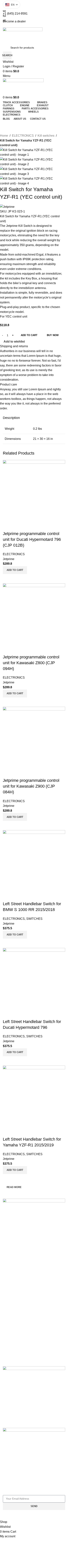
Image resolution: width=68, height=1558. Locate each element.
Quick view (7, 1178)
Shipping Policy (12, 1286)
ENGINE (8, 1314)
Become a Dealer (13, 1267)
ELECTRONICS (23, 135)
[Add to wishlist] (7, 1131)
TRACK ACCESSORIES (17, 1320)
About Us (8, 1254)
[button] (15, 1170)
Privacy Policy (11, 1280)
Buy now (53, 335)
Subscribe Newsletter (17, 1491)
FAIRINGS (9, 1341)
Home (4, 135)
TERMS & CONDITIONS (17, 1273)
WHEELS (8, 1354)
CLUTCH (8, 1307)
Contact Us (9, 1261)
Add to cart (29, 335)
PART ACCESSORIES (16, 1348)
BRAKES (8, 1301)
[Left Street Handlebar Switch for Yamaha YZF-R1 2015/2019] (34, 1096)
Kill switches (46, 135)
